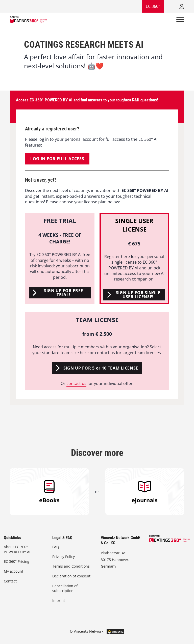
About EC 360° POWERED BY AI (17, 549)
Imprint (58, 600)
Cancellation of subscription (65, 588)
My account (13, 571)
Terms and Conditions (71, 566)
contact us (76, 383)
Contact (10, 581)
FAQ (55, 546)
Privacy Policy (63, 556)
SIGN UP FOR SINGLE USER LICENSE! (138, 294)
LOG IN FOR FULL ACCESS (57, 158)
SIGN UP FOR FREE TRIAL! (63, 292)
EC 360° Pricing (16, 561)
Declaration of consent (71, 576)
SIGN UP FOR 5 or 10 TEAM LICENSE (100, 368)
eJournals (145, 500)
